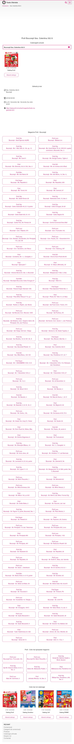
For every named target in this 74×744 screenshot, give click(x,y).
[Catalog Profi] (10, 699)
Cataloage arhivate (10, 734)
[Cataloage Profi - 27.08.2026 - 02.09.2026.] (11, 59)
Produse (7, 731)
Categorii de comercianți (12, 729)
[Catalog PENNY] (64, 699)
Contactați (7, 738)
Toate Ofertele (12, 2)
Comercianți (8, 727)
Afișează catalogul (11, 75)
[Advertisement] (37, 22)
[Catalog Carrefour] (28, 699)
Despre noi (7, 736)
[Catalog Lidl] (46, 699)
